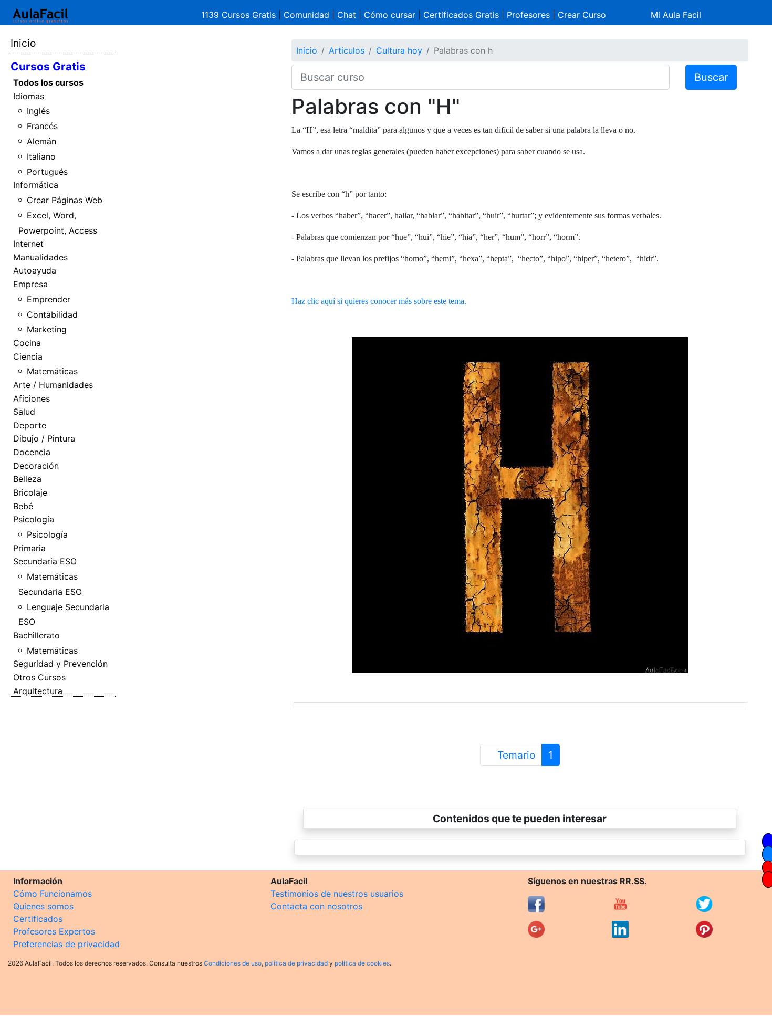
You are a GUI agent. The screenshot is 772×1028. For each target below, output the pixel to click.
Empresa (30, 284)
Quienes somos (43, 906)
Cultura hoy (399, 50)
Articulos (346, 50)
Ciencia (28, 356)
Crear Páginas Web (64, 200)
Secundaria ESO (45, 561)
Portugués (47, 171)
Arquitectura (37, 691)
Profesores (528, 14)
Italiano (41, 156)
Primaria (29, 548)
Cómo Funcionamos (52, 893)
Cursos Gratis (48, 66)
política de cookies (362, 963)
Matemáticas (52, 371)
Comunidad (306, 14)
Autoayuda (34, 270)
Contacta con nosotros (316, 906)
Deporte (29, 425)
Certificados (37, 919)
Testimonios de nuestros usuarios (336, 893)
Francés (42, 126)
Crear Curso (582, 14)
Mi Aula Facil (676, 14)
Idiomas (28, 96)
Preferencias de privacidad (66, 944)
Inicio (23, 43)
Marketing (47, 329)
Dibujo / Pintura (44, 438)
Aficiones (31, 398)
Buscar (711, 77)
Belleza (27, 479)
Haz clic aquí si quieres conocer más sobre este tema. (378, 301)
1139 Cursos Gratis (239, 14)
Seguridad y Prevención (60, 663)
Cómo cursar (389, 14)
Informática (35, 185)
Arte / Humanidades (53, 385)
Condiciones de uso (233, 963)
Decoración (36, 465)
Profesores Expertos (54, 931)
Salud (24, 411)
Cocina (27, 343)
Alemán (41, 141)
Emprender (48, 299)
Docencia (31, 452)
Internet (28, 243)
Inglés (38, 111)
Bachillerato (36, 635)
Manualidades (40, 257)
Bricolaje (30, 492)
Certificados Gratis (461, 14)
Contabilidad (52, 314)
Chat (346, 14)
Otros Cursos (39, 677)
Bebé (23, 506)
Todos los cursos (48, 82)
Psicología (33, 519)
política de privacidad (296, 963)
